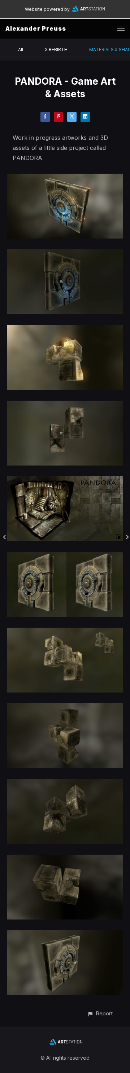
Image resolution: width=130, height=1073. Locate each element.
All (20, 49)
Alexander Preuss (35, 28)
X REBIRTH (56, 49)
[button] (100, 1013)
